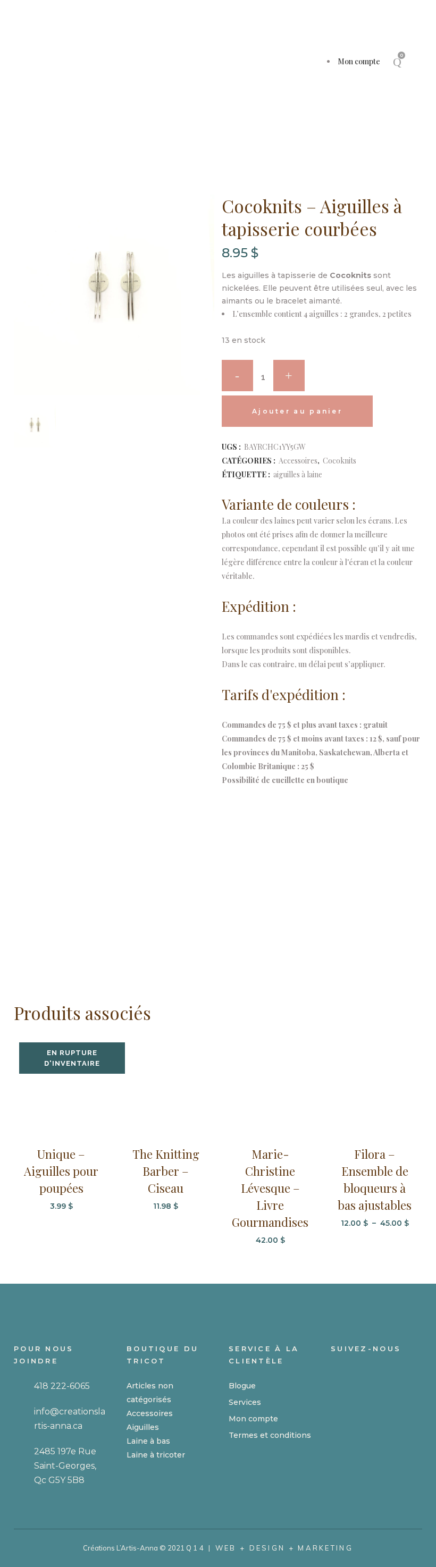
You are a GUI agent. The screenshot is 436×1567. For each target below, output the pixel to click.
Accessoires (298, 461)
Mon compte (359, 61)
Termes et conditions (270, 1435)
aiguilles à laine (297, 474)
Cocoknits (339, 461)
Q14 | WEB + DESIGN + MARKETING (269, 1548)
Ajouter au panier (297, 411)
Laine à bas (148, 1441)
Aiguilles (143, 1427)
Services (245, 1402)
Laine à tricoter (156, 1455)
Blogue (242, 1385)
